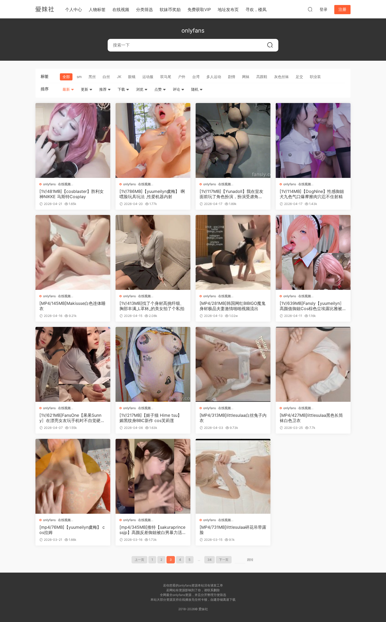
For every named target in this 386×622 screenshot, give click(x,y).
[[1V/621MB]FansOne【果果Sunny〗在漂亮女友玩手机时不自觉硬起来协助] (72, 364)
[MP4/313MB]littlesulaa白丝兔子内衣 (233, 418)
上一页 (139, 560)
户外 (181, 76)
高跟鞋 (261, 76)
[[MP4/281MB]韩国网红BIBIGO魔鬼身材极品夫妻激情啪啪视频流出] (233, 252)
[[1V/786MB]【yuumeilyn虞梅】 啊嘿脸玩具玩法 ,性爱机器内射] (153, 140)
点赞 (158, 89)
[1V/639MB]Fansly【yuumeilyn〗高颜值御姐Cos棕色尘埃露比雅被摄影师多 (313, 306)
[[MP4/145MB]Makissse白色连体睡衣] (72, 252)
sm (79, 76)
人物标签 (97, 9)
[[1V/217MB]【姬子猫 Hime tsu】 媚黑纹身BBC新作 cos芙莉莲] (153, 364)
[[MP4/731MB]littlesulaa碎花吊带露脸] (233, 476)
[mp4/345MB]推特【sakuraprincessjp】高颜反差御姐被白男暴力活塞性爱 (152, 530)
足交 (299, 76)
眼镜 (131, 76)
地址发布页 (228, 9)
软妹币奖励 (170, 9)
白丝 (106, 76)
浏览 (140, 89)
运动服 (147, 76)
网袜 (245, 76)
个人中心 (73, 9)
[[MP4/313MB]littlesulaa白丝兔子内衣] (233, 364)
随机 (195, 89)
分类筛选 (144, 9)
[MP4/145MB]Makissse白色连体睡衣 (72, 306)
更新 (85, 89)
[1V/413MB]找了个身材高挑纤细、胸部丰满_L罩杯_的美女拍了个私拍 (151, 306)
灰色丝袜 (281, 76)
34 (209, 560)
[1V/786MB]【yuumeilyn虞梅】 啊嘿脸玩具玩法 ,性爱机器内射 (152, 194)
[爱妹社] (44, 9)
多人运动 (213, 76)
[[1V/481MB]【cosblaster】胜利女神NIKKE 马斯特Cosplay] (72, 140)
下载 (122, 89)
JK (119, 76)
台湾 (196, 76)
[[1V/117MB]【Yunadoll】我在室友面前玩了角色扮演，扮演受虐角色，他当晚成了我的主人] (233, 140)
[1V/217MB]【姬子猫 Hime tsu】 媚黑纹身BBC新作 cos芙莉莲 (150, 418)
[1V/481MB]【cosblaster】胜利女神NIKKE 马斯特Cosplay (71, 194)
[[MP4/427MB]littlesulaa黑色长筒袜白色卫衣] (313, 364)
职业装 (315, 76)
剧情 (231, 76)
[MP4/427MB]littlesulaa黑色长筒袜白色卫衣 (311, 418)
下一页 (223, 560)
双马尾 (165, 76)
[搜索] (310, 9)
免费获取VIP (199, 9)
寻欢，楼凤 (256, 9)
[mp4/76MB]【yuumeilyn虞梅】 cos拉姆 (72, 530)
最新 (66, 89)
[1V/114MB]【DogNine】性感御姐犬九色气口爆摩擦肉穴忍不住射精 (312, 194)
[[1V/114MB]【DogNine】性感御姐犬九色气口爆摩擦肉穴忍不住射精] (313, 140)
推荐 (103, 89)
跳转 (250, 560)
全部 (66, 76)
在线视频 (120, 9)
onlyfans (49, 184)
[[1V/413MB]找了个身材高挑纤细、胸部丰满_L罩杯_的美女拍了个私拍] (153, 252)
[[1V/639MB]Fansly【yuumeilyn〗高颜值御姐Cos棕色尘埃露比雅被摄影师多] (313, 252)
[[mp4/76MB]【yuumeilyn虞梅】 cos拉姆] (72, 476)
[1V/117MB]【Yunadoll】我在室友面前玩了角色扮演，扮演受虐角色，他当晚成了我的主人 (231, 194)
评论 (177, 89)
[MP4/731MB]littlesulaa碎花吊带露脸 (233, 530)
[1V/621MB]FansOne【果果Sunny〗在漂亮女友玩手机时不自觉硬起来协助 (72, 418)
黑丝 (92, 76)
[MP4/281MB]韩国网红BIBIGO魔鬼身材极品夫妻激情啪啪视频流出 (232, 306)
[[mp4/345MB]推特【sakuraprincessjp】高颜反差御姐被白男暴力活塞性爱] (153, 476)
